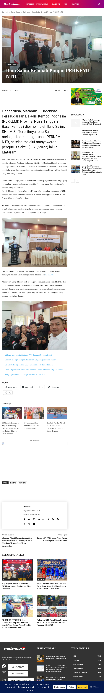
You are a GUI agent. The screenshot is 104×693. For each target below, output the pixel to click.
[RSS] (53, 519)
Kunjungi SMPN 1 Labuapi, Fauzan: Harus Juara (25, 374)
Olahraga (26, 12)
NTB (4, 579)
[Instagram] (34, 519)
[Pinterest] (39, 98)
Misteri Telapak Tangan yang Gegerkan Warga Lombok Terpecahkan (90, 133)
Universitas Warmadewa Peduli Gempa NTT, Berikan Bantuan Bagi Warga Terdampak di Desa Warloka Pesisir (92, 170)
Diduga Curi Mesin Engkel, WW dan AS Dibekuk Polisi (28, 355)
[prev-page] (73, 181)
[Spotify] (58, 519)
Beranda (5, 12)
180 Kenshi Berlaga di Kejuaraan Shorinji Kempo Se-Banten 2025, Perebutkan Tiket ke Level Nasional (11, 428)
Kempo (13, 483)
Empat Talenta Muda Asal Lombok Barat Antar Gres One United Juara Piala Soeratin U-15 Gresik (51, 586)
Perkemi (22, 483)
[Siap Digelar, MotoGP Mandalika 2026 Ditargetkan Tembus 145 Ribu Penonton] (17, 570)
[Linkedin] (39, 519)
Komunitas (41, 579)
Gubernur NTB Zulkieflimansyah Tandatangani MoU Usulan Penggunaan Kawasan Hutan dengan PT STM (91, 156)
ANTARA (49, 275)
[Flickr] (29, 519)
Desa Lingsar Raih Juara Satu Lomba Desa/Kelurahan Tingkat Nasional (35, 370)
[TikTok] (24, 523)
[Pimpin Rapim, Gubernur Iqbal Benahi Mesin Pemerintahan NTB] (40, 658)
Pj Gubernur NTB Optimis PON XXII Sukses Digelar (31, 425)
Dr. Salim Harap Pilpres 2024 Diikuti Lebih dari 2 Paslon (29, 365)
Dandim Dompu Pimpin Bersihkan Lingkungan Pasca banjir (30, 360)
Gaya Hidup (15, 12)
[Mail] (43, 519)
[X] (31, 98)
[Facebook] (22, 98)
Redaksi (7, 90)
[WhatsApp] (47, 98)
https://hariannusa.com (31, 511)
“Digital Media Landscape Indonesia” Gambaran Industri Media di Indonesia (91, 122)
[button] (99, 4)
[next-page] (77, 181)
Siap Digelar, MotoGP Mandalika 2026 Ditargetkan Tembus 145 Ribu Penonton (16, 586)
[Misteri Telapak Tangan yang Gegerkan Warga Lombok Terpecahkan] (75, 134)
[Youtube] (34, 523)
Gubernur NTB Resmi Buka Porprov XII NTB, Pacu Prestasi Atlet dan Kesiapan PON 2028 (52, 622)
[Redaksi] (13, 515)
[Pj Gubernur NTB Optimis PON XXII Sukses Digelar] (34, 413)
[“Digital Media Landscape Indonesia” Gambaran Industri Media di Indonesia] (75, 123)
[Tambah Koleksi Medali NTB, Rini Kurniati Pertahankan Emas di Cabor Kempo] (57, 413)
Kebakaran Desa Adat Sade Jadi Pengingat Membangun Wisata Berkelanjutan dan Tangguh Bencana (91, 144)
